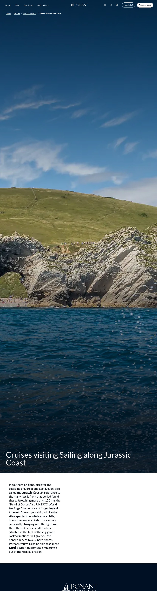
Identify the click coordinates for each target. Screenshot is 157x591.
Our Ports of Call (29, 13)
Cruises (17, 13)
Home (8, 13)
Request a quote (145, 5)
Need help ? (128, 5)
